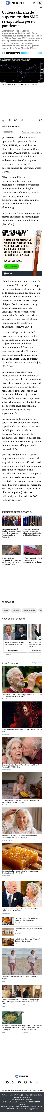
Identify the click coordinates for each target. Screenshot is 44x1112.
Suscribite (11, 266)
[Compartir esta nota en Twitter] (10, 120)
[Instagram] (25, 1082)
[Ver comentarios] (40, 9)
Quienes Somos (16, 1090)
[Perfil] (22, 1077)
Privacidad (35, 1090)
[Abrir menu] (3, 3)
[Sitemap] (37, 1082)
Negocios (16, 610)
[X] (13, 1082)
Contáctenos (26, 1090)
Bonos (6, 610)
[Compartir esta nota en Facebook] (4, 120)
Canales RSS (6, 1090)
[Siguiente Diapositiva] (40, 637)
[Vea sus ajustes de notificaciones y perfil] (40, 3)
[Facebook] (7, 1082)
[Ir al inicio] (15, 3)
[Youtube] (19, 1082)
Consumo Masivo (29, 610)
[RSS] (31, 1082)
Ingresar (34, 3)
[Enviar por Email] (21, 120)
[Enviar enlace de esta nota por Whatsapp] (16, 120)
